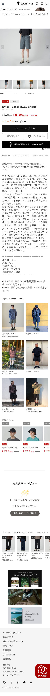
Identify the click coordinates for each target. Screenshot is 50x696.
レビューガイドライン (11, 675)
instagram (4, 682)
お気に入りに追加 (38, 136)
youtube (31, 682)
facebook (18, 682)
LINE (24, 682)
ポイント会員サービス (13, 641)
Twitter (11, 682)
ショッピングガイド (12, 632)
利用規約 (6, 665)
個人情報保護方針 (10, 668)
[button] (47, 47)
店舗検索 (7, 650)
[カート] (47, 3)
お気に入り (42, 3)
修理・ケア (8, 646)
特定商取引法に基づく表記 (13, 672)
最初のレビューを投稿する (25, 513)
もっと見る (41, 532)
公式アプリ (8, 637)
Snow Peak (25, 3)
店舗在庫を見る (13, 136)
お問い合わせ (9, 654)
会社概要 (7, 659)
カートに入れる (27, 128)
